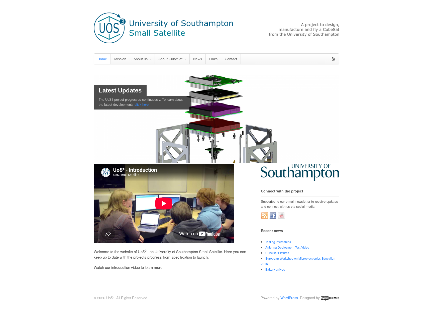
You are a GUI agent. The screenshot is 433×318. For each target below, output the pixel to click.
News (197, 59)
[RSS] (264, 215)
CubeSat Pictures (277, 253)
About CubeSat (170, 59)
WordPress (289, 297)
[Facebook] (273, 215)
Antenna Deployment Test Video (287, 247)
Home (102, 59)
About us (141, 59)
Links (213, 59)
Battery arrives (275, 269)
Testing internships (278, 242)
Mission (120, 59)
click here (142, 105)
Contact (231, 59)
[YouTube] (281, 215)
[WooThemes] (330, 297)
